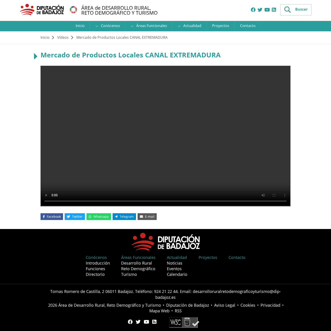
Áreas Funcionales (151, 25)
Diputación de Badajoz (187, 305)
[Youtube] (267, 9)
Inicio (80, 25)
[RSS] (274, 9)
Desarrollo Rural (136, 263)
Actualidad (191, 25)
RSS (178, 310)
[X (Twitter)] (260, 9)
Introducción (98, 263)
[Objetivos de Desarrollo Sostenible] (73, 9)
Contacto (248, 25)
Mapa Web (159, 310)
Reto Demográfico (138, 268)
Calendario (177, 274)
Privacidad (270, 305)
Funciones (95, 268)
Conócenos (110, 25)
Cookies (247, 305)
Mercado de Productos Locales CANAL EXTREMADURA (122, 37)
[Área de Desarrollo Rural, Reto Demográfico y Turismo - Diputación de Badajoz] (42, 9)
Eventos (174, 268)
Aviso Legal (224, 305)
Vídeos (63, 37)
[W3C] (184, 322)
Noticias (174, 263)
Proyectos (220, 25)
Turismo (129, 274)
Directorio (95, 274)
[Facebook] (253, 9)
